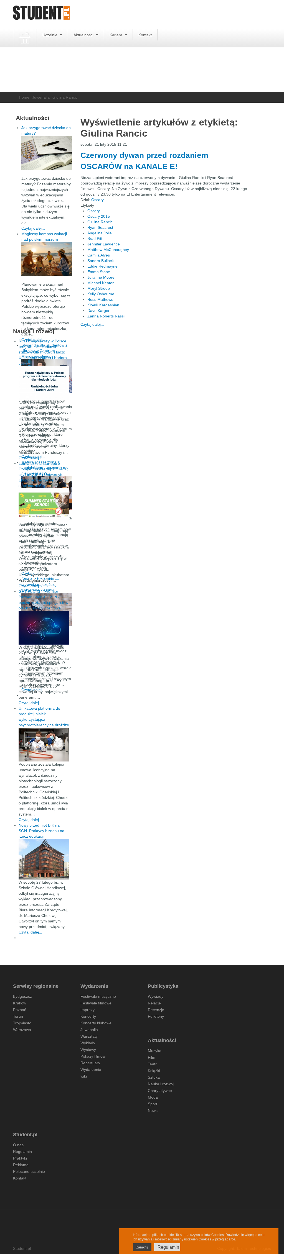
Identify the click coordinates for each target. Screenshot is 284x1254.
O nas (18, 1145)
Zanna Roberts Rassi (106, 316)
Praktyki (20, 1158)
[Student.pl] (41, 15)
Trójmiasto (22, 1023)
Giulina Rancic (100, 222)
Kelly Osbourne (100, 294)
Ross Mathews (100, 299)
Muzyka (154, 1050)
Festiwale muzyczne (98, 996)
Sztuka (154, 1077)
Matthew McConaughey (108, 249)
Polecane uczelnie (29, 1171)
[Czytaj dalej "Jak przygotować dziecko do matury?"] (46, 153)
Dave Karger (98, 310)
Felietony (156, 1016)
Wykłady (87, 1043)
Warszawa (22, 1029)
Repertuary (90, 1063)
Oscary (97, 200)
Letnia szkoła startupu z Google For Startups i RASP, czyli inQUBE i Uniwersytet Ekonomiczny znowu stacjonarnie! (43, 474)
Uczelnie (50, 35)
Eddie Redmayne (102, 266)
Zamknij (142, 1247)
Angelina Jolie (99, 233)
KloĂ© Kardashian (103, 305)
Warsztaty (89, 1036)
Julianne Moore (101, 277)
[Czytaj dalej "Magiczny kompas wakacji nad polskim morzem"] (46, 259)
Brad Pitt (94, 238)
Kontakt (145, 35)
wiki (83, 1076)
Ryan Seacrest (100, 227)
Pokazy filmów (92, 1056)
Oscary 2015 (98, 216)
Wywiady (155, 996)
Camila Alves (98, 255)
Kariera (116, 35)
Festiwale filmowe (95, 1003)
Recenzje (156, 1009)
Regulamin (22, 1151)
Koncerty (88, 1016)
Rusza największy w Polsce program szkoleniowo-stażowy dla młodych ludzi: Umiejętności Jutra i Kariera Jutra (43, 352)
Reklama (21, 1165)
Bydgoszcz (22, 996)
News (153, 1110)
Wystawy (88, 1049)
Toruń (18, 1016)
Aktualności (84, 35)
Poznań (19, 1009)
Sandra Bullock (100, 260)
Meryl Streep (98, 288)
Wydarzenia (90, 1069)
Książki (154, 1070)
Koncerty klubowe (95, 1023)
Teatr (152, 1064)
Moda (153, 1097)
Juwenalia (41, 97)
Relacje (154, 1003)
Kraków (19, 1003)
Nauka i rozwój (161, 1084)
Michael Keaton (101, 283)
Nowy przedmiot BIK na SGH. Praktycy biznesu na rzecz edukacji (41, 830)
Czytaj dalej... (92, 324)
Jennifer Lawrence (103, 244)
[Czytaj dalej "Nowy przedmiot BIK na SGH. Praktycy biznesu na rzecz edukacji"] (44, 859)
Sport (152, 1104)
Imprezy (87, 1009)
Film (151, 1057)
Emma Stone (98, 272)
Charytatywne (160, 1090)
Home (24, 97)
